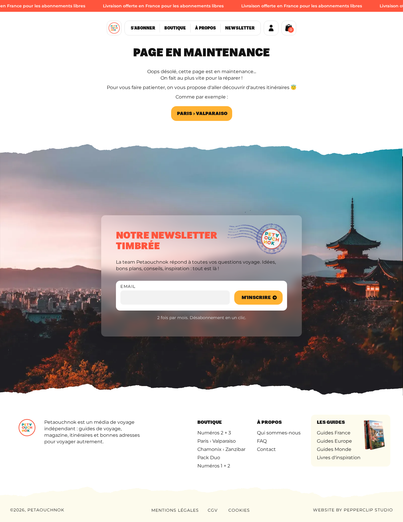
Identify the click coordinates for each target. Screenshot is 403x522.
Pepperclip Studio (368, 510)
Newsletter (240, 28)
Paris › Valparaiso (202, 113)
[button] (288, 27)
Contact (266, 449)
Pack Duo (208, 457)
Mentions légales (175, 510)
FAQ (262, 441)
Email (128, 286)
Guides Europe (334, 441)
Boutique (175, 28)
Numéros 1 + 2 (213, 466)
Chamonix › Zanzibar (221, 449)
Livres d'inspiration (339, 457)
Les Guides (331, 422)
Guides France (333, 433)
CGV (213, 510)
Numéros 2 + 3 (214, 433)
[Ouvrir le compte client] (271, 28)
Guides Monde (334, 449)
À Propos (205, 28)
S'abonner (143, 28)
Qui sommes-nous (279, 433)
